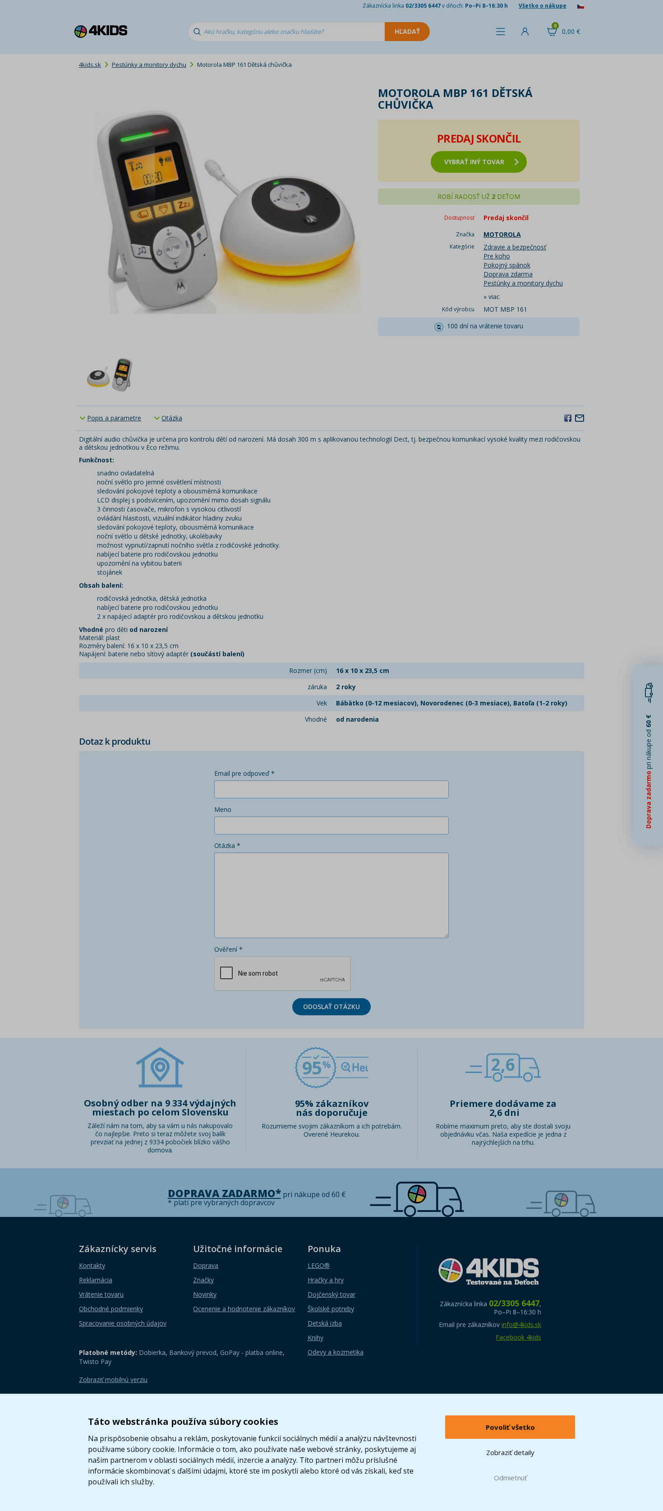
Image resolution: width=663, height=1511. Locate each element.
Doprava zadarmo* (224, 1193)
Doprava (205, 1265)
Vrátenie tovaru (101, 1294)
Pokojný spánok (506, 265)
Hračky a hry (326, 1280)
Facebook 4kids (518, 1337)
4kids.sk (90, 64)
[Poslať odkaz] (579, 417)
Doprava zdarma (508, 274)
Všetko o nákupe (542, 5)
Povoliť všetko (510, 1427)
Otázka (171, 418)
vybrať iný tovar (474, 161)
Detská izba (325, 1323)
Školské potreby (331, 1308)
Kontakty (92, 1265)
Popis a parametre (114, 418)
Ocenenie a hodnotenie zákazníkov (244, 1308)
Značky (203, 1280)
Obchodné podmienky (111, 1308)
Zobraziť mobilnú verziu (113, 1379)
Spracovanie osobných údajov (122, 1323)
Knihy (315, 1337)
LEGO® (319, 1265)
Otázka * (227, 845)
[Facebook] (567, 417)
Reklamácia (95, 1280)
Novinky (204, 1294)
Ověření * (228, 949)
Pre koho (496, 256)
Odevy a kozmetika (336, 1352)
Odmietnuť (510, 1477)
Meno (222, 809)
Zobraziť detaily (510, 1452)
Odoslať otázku (331, 1006)
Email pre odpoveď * (244, 773)
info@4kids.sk (521, 1324)
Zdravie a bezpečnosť (514, 247)
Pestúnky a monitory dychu (149, 64)
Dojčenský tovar (331, 1294)
